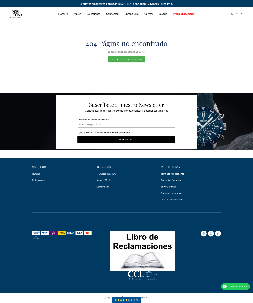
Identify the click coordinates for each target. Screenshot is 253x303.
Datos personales (121, 132)
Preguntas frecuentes (171, 180)
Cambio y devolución (171, 193)
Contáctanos (102, 186)
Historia (36, 173)
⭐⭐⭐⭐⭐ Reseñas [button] (126, 299)
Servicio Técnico (104, 180)
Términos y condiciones (172, 173)
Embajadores (38, 180)
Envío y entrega (168, 186)
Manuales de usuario (106, 173)
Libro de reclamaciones (172, 199)
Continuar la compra (124, 59)
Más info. (167, 3)
